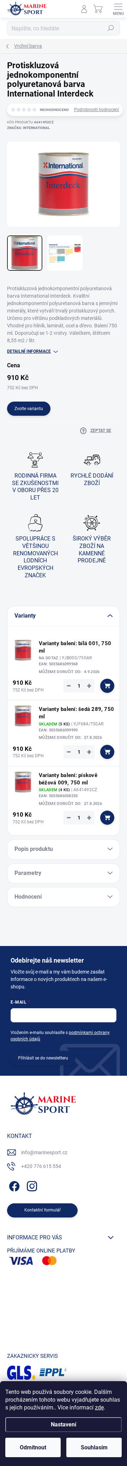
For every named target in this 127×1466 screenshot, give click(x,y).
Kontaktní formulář (42, 1210)
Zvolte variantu (28, 408)
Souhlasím (94, 1447)
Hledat (110, 28)
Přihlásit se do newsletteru (43, 1058)
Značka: (28, 128)
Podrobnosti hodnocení (96, 109)
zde (99, 1407)
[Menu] (118, 9)
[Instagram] (31, 1185)
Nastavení (63, 1424)
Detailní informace (29, 351)
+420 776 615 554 (41, 1166)
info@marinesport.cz (44, 1152)
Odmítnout (33, 1447)
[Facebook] (13, 1185)
